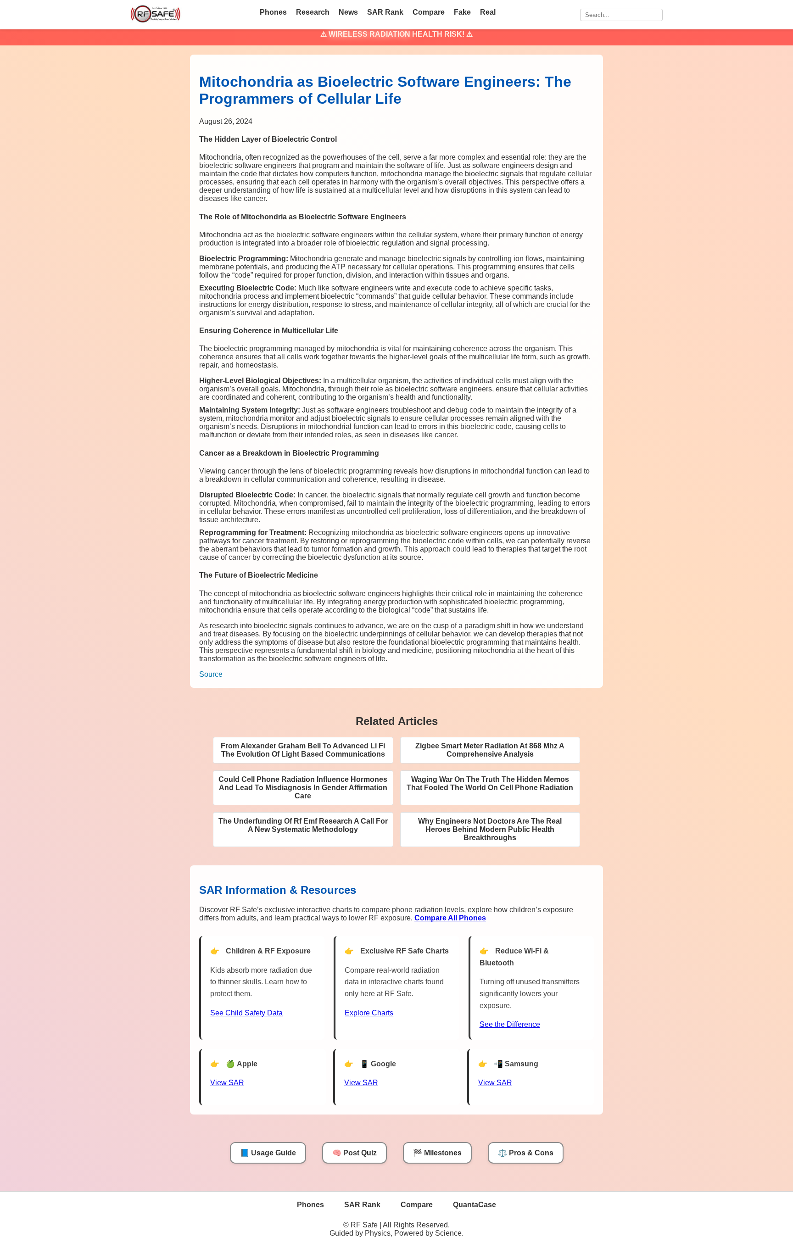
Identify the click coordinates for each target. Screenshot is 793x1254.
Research (312, 12)
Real (488, 12)
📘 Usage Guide (268, 1153)
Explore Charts (369, 1013)
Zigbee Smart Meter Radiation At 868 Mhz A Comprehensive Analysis (489, 750)
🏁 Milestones (437, 1153)
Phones (273, 12)
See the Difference (510, 1024)
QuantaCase (474, 1205)
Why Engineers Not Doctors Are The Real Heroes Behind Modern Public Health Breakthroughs (490, 829)
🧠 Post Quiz (354, 1153)
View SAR (227, 1083)
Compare (429, 12)
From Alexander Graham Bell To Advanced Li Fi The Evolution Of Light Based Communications (303, 750)
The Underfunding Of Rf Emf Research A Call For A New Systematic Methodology (303, 825)
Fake (462, 12)
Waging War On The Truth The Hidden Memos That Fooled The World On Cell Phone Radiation (490, 783)
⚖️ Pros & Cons (525, 1153)
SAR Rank (385, 12)
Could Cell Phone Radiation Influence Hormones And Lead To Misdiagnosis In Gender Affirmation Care (302, 787)
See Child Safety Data (246, 1013)
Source (211, 674)
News (348, 12)
